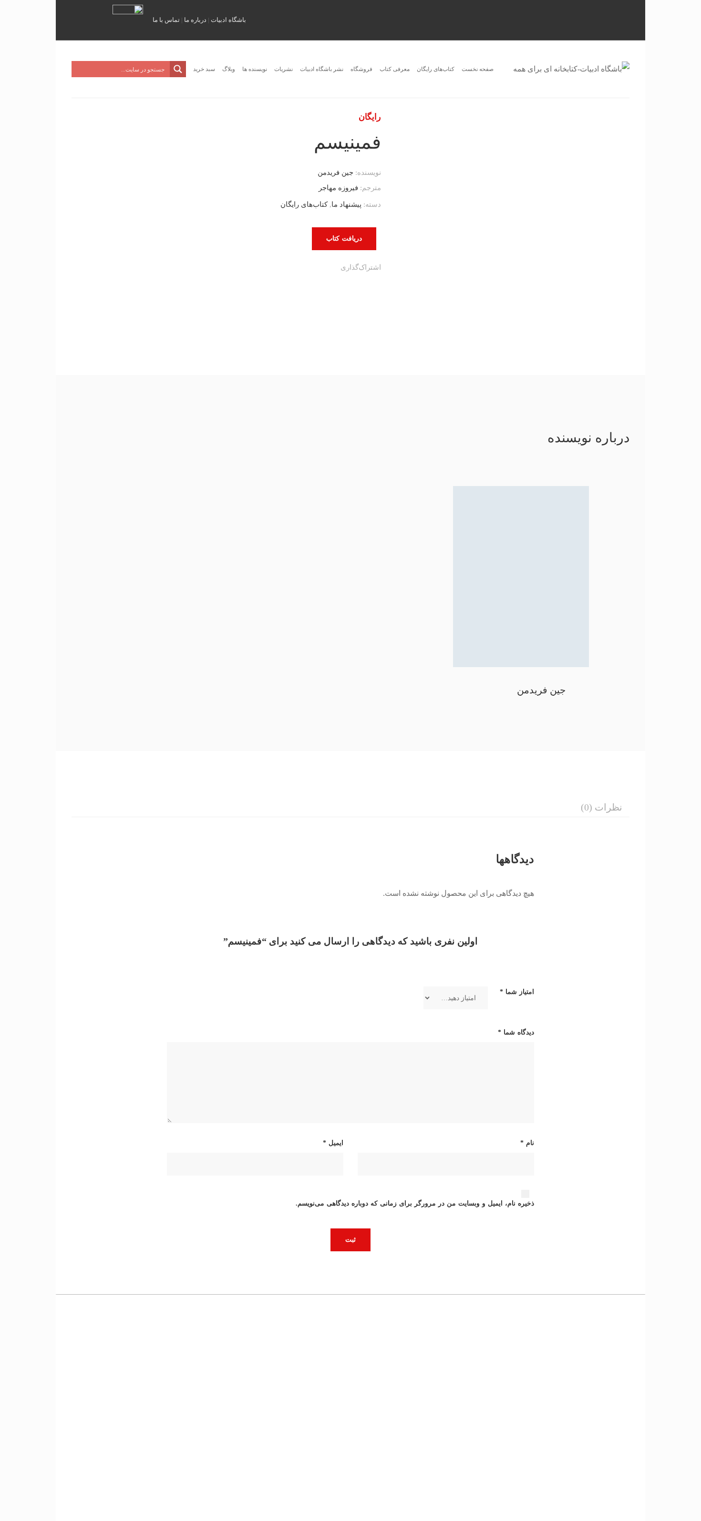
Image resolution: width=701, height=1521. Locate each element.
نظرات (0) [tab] (601, 807)
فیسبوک (618, 19)
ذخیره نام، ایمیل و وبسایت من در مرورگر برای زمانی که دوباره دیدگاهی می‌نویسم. (415, 1203)
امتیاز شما (517, 991)
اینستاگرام (591, 19)
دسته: (372, 204)
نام (527, 1142)
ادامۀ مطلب (183, 1456)
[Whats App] (277, 269)
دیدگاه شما (516, 1032)
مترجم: (369, 188)
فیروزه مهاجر (338, 188)
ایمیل (632, 19)
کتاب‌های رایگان (304, 204)
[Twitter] (317, 269)
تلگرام (604, 19)
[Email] (258, 269)
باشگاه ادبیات (228, 19)
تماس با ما (166, 19)
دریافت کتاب (344, 238)
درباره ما (195, 19)
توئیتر (577, 19)
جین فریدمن (335, 172)
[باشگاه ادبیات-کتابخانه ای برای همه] (571, 69)
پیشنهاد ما (346, 204)
